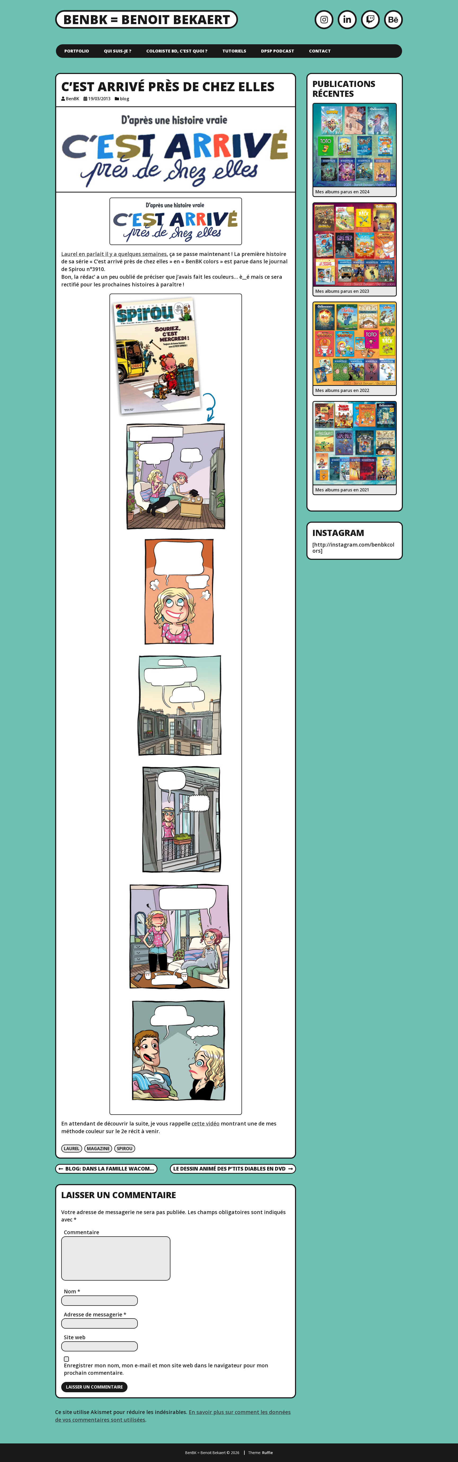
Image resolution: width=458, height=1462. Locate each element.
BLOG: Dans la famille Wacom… (106, 1169)
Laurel (72, 1148)
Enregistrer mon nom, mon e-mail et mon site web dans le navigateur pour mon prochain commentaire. (166, 1369)
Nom (72, 1291)
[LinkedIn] (347, 19)
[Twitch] (370, 19)
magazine (98, 1148)
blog (124, 99)
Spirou (125, 1148)
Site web (74, 1337)
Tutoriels (234, 51)
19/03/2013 (99, 99)
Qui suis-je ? (117, 51)
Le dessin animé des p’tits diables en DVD (229, 1169)
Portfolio (76, 51)
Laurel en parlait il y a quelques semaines (114, 254)
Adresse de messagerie (95, 1314)
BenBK (72, 99)
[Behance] (393, 19)
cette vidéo (205, 1123)
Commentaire (81, 1232)
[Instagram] (324, 19)
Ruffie (267, 1452)
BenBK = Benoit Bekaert (146, 19)
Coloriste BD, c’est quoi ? (177, 51)
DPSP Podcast (277, 51)
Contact (320, 51)
